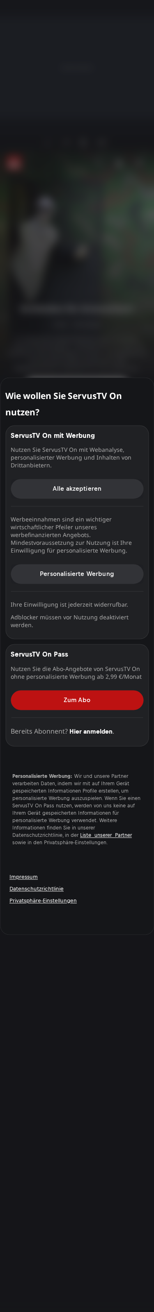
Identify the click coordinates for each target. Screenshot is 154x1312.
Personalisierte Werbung (77, 573)
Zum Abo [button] (77, 699)
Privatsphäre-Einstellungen (43, 900)
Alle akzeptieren (77, 488)
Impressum (23, 877)
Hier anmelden (91, 731)
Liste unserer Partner (106, 835)
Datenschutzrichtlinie (36, 889)
